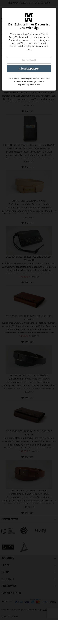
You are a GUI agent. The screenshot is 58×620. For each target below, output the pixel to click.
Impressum (23, 84)
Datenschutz (34, 84)
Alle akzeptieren (29, 68)
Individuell (29, 60)
